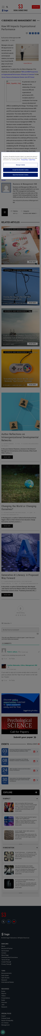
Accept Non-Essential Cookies (20, 169)
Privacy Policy (24, 159)
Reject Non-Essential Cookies (20, 174)
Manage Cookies (20, 164)
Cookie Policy (32, 159)
